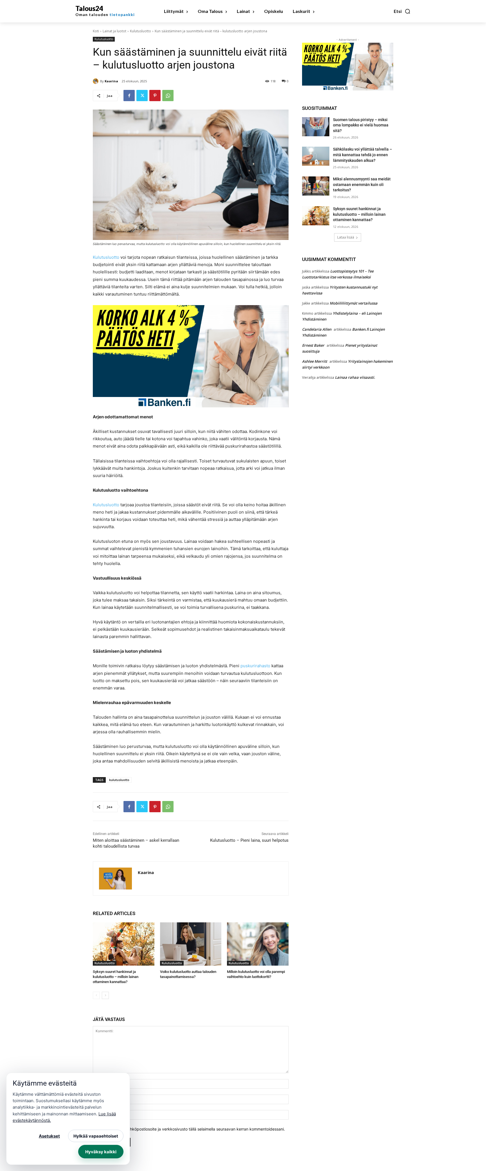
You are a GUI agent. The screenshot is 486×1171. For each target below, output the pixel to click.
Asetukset (49, 1136)
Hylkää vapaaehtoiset (95, 1136)
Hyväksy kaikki (100, 1151)
